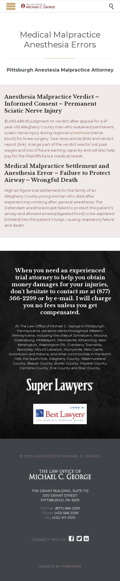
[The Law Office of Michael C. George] (64, 6)
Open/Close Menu (11, 6)
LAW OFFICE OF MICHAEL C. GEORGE (66, 456)
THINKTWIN (71, 566)
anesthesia (80, 132)
